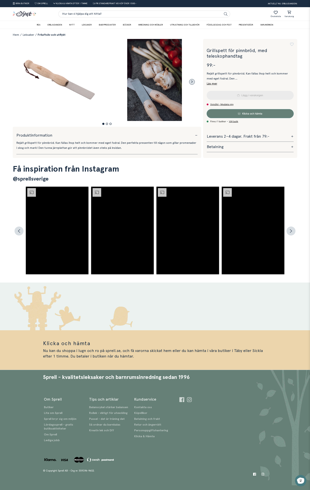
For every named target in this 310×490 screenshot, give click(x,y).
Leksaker (87, 25)
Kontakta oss (143, 407)
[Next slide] (192, 82)
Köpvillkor (140, 413)
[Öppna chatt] (300, 480)
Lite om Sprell (53, 413)
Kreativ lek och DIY (101, 430)
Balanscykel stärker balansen (108, 407)
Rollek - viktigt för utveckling (108, 413)
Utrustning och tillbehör (184, 25)
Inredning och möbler (150, 25)
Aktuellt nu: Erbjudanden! (282, 4)
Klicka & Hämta (144, 436)
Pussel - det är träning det (107, 418)
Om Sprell (50, 434)
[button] (103, 124)
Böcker (127, 25)
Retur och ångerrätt (147, 424)
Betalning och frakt (147, 418)
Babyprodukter (107, 25)
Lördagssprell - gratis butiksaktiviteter (58, 426)
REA (38, 25)
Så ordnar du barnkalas (104, 424)
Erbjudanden (55, 25)
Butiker (49, 407)
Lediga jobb (52, 440)
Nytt (72, 25)
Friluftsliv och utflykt (51, 34)
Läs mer (212, 83)
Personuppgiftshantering (151, 430)
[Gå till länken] (181, 400)
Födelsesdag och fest (219, 25)
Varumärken (266, 25)
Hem (16, 34)
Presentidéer (246, 25)
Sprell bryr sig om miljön (60, 418)
